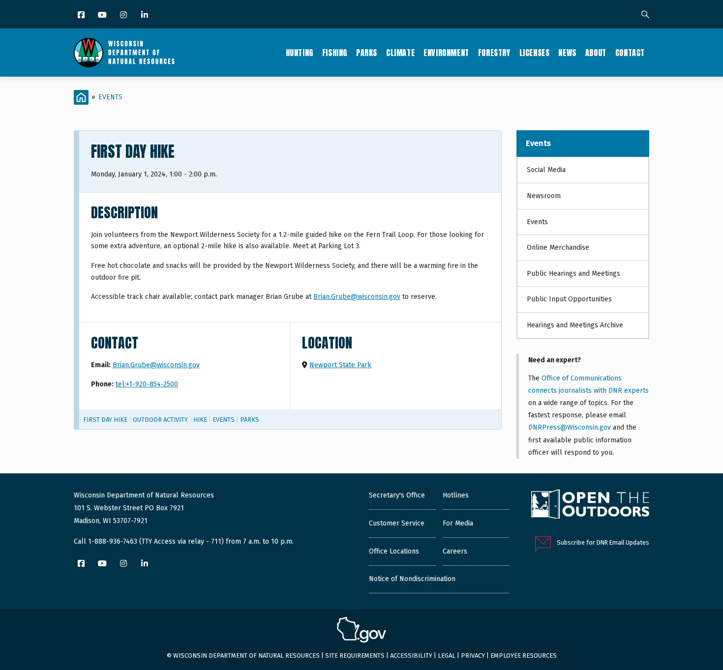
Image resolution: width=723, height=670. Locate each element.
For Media (458, 523)
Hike (200, 419)
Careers (455, 551)
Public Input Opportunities (569, 299)
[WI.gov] (361, 631)
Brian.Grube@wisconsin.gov (356, 296)
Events (110, 97)
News (567, 52)
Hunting (299, 52)
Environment (446, 52)
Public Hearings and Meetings (573, 273)
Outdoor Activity (160, 419)
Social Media (546, 170)
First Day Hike (105, 419)
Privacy (473, 655)
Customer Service (396, 523)
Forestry (494, 52)
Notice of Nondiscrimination (412, 579)
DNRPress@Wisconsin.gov (569, 427)
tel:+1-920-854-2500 (147, 384)
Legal (446, 655)
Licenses (534, 52)
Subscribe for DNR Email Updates (603, 542)
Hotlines (456, 495)
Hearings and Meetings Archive (575, 325)
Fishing (334, 52)
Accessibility (411, 655)
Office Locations (394, 551)
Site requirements (355, 655)
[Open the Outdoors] (590, 505)
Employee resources (523, 655)
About (595, 52)
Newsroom (544, 196)
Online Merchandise (558, 247)
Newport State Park (340, 365)
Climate (400, 52)
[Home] (124, 52)
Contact (630, 52)
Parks (366, 52)
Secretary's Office (397, 495)
